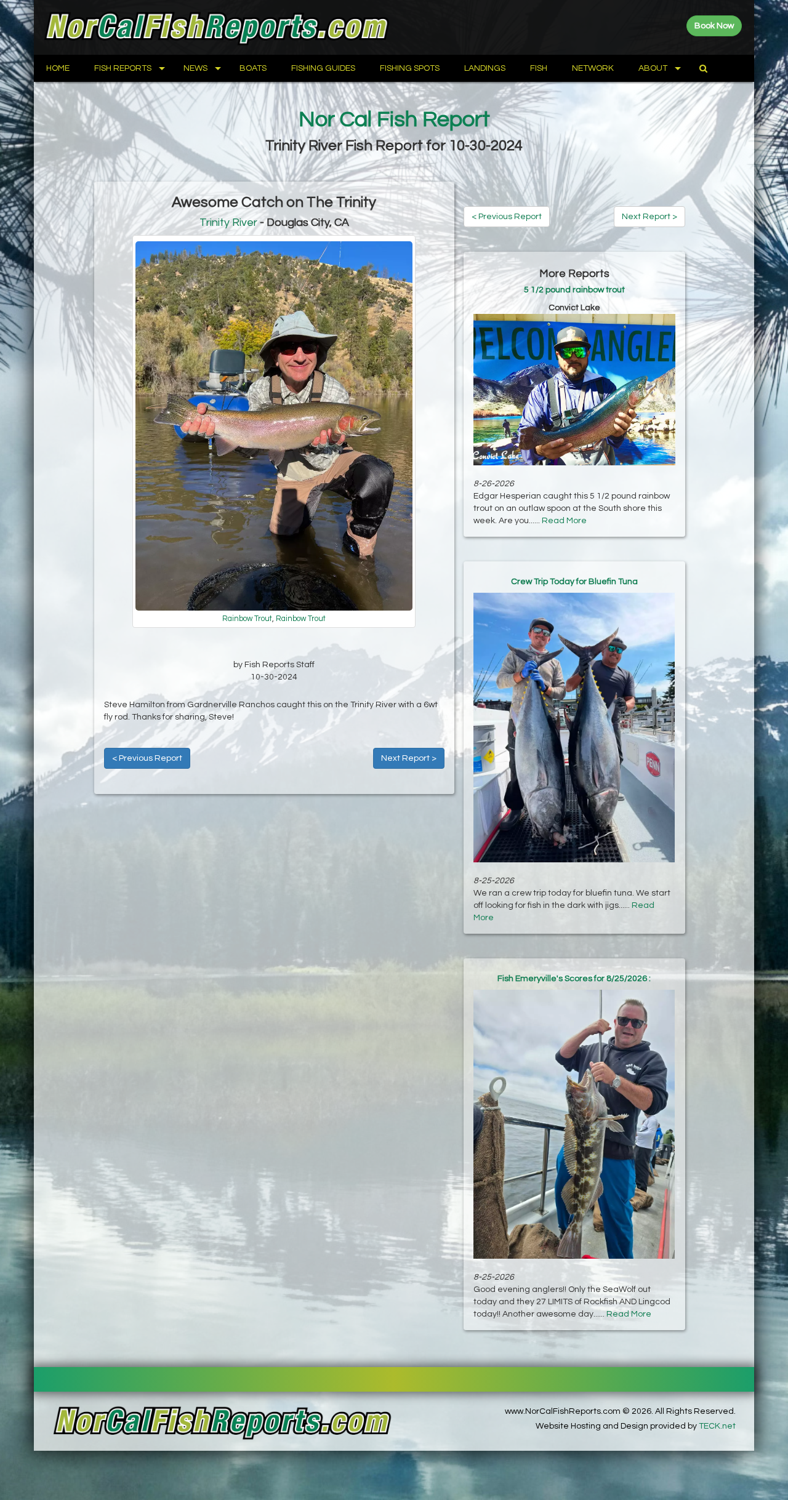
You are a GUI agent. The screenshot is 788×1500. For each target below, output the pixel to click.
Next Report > (408, 758)
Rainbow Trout (247, 619)
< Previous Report (147, 758)
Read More (564, 520)
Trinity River (228, 222)
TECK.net (717, 1426)
